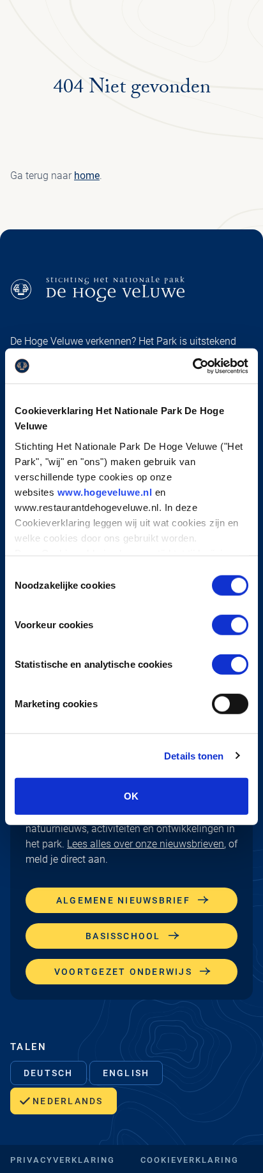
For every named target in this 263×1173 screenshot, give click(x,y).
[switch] (230, 625)
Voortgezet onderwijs (123, 972)
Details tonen (193, 755)
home (87, 175)
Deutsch (48, 1073)
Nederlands (68, 1101)
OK (131, 796)
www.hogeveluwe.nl (105, 491)
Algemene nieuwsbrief (123, 900)
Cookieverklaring (189, 1160)
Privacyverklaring (62, 1160)
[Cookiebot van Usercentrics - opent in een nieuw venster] (192, 365)
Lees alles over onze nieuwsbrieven (145, 844)
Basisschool (123, 936)
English (126, 1073)
